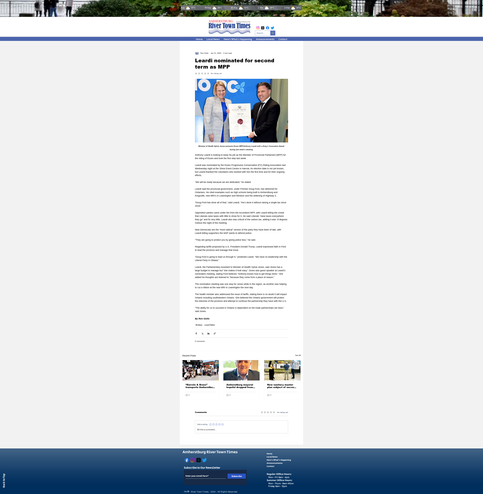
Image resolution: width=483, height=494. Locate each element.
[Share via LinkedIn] (208, 333)
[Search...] (272, 33)
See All (298, 355)
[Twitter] (272, 28)
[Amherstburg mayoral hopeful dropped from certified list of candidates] (241, 370)
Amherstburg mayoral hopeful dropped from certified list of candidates (239, 386)
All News (198, 325)
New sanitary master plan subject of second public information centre (281, 386)
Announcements (275, 463)
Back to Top (4, 481)
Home (269, 453)
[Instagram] (258, 28)
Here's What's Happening (279, 460)
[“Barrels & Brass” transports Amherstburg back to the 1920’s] (201, 370)
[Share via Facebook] (196, 333)
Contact (270, 466)
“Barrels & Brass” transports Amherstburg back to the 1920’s (200, 386)
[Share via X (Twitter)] (202, 333)
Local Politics (210, 325)
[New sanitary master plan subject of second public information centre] (282, 370)
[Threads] (263, 28)
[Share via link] (214, 333)
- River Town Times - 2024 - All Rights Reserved (213, 491)
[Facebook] (268, 28)
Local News (272, 456)
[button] (238, 39)
